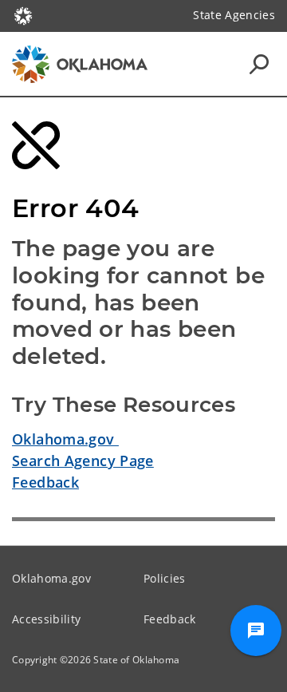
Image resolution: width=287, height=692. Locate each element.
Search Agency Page (83, 460)
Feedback (45, 482)
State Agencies (234, 14)
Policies (165, 578)
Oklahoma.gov (65, 439)
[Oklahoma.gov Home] (23, 14)
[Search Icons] (259, 64)
